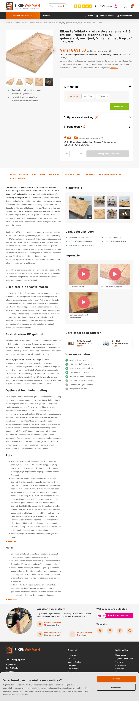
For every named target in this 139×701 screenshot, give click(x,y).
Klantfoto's (54, 174)
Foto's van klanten (106, 15)
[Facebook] (120, 631)
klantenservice (79, 616)
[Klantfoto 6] (112, 214)
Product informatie (19, 174)
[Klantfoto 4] (124, 201)
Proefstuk (46, 15)
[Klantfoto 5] (99, 214)
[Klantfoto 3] (112, 201)
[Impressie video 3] (83, 302)
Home (8, 23)
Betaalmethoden (74, 662)
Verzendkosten (73, 669)
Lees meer (114, 68)
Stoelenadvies (120, 655)
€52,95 (79, 346)
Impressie (90, 174)
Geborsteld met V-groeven (111, 287)
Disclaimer (119, 669)
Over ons (71, 658)
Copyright (119, 662)
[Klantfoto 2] (99, 201)
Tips (34, 174)
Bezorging (72, 665)
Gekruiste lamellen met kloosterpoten (79, 316)
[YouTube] (100, 631)
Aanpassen (116, 687)
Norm (42, 174)
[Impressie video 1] (83, 274)
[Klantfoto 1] (80, 207)
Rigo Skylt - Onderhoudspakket (120, 342)
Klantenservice (126, 15)
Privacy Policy (120, 665)
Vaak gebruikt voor (72, 174)
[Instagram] (110, 631)
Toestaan (116, 679)
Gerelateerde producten (110, 174)
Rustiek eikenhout (77, 287)
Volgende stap (118, 106)
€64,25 (114, 346)
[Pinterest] (130, 631)
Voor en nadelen (17, 178)
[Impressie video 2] (115, 274)
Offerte (90, 15)
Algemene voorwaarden (124, 658)
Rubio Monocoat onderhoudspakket (85, 342)
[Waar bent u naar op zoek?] (64, 6)
